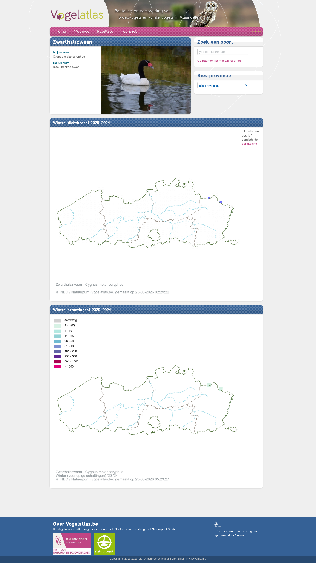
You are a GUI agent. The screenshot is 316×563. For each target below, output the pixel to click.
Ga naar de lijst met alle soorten (219, 60)
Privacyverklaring (196, 558)
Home (61, 31)
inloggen (256, 31)
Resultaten (106, 31)
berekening (249, 143)
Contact (130, 31)
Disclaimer (178, 558)
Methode (81, 31)
